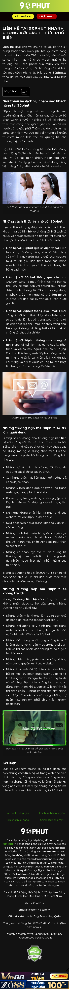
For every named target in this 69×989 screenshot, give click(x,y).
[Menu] (5, 6)
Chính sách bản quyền (52, 813)
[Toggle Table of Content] (22, 92)
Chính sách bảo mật (51, 820)
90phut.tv (59, 72)
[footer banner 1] (34, 976)
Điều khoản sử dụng (17, 820)
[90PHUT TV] (34, 6)
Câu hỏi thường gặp (17, 813)
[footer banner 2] (34, 984)
